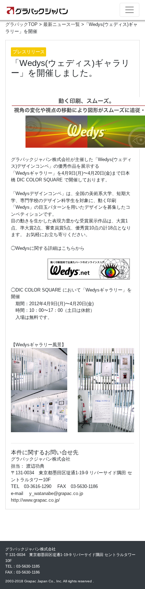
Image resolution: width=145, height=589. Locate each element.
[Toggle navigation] (129, 10)
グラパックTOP (21, 24)
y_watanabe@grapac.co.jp (56, 493)
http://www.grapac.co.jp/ (35, 500)
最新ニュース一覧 (61, 24)
